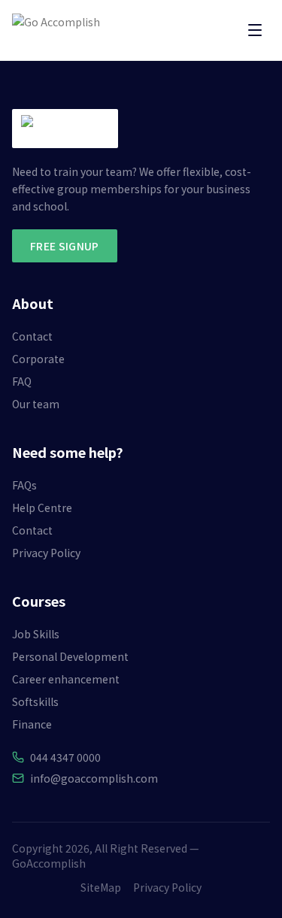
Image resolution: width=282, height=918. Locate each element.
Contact (32, 336)
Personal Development (70, 656)
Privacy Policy (46, 552)
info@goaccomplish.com (94, 778)
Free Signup (64, 245)
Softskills (35, 701)
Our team (35, 403)
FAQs (24, 484)
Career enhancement (66, 678)
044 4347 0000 (65, 757)
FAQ (22, 381)
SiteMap (100, 887)
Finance (32, 724)
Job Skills (35, 633)
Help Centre (42, 507)
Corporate (38, 358)
